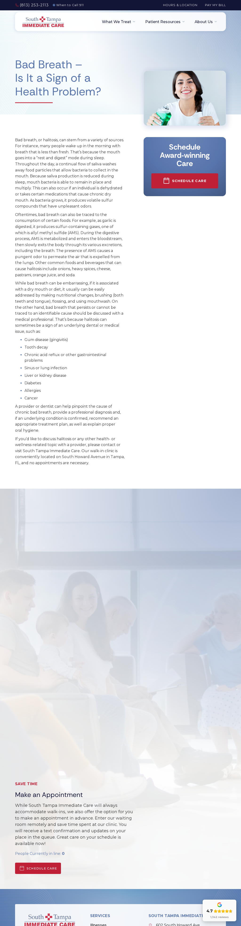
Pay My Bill (215, 5)
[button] (117, 22)
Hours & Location (180, 5)
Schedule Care (42, 868)
